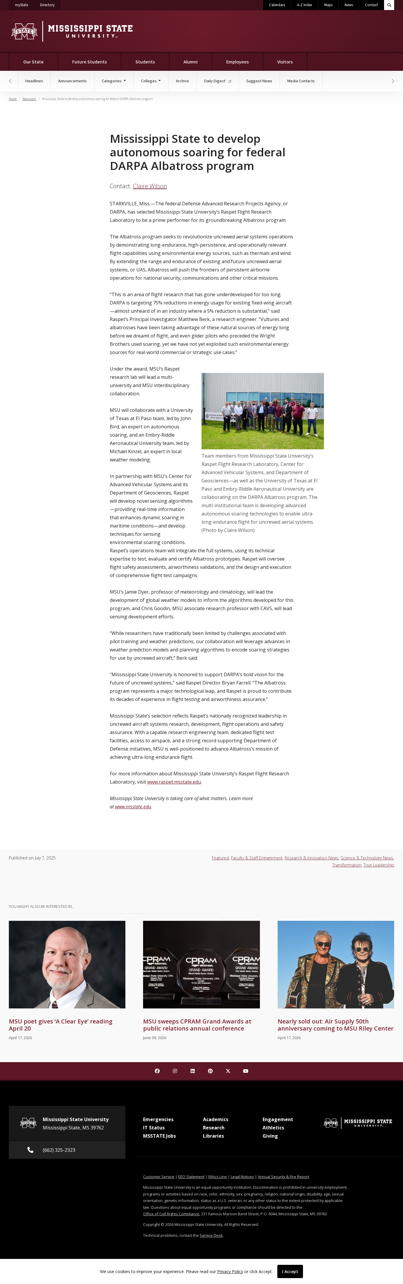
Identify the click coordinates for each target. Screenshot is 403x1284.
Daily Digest (215, 81)
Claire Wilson (150, 186)
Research (214, 1127)
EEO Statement (191, 1176)
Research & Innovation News (312, 858)
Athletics (273, 1127)
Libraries (213, 1136)
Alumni (191, 62)
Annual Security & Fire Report (283, 1176)
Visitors (285, 62)
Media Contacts (301, 81)
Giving (270, 1136)
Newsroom (29, 99)
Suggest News (259, 81)
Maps (328, 5)
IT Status (154, 1127)
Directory (50, 5)
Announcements (72, 81)
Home (13, 99)
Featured (220, 858)
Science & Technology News (367, 858)
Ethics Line (217, 1176)
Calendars (277, 5)
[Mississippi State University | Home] (71, 31)
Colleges (149, 81)
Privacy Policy (230, 1271)
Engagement (278, 1119)
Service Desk (211, 1235)
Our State (33, 62)
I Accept (290, 1271)
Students (145, 62)
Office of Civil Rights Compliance (171, 1213)
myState (24, 5)
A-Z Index (304, 5)
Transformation (346, 865)
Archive (182, 81)
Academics (215, 1119)
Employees (237, 62)
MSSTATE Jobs (159, 1136)
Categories (112, 81)
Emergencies (158, 1119)
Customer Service (158, 1176)
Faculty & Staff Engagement (257, 858)
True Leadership (378, 865)
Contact (371, 5)
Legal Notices (242, 1176)
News (349, 5)
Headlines (34, 81)
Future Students (89, 62)
